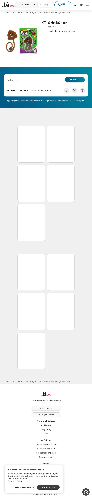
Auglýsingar (46, 425)
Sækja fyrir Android (46, 415)
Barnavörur (18, 12)
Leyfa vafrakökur (48, 487)
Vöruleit (6, 12)
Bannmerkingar (46, 457)
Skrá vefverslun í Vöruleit (46, 444)
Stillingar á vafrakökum (24, 487)
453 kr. (73, 79)
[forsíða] (8, 4)
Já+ (46, 433)
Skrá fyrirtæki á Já (46, 448)
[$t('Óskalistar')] (75, 4)
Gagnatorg (46, 429)
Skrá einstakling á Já (46, 452)
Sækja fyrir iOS (46, 408)
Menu (87, 4)
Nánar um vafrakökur (15, 481)
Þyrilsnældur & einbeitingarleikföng (53, 12)
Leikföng (30, 12)
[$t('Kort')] (81, 4)
